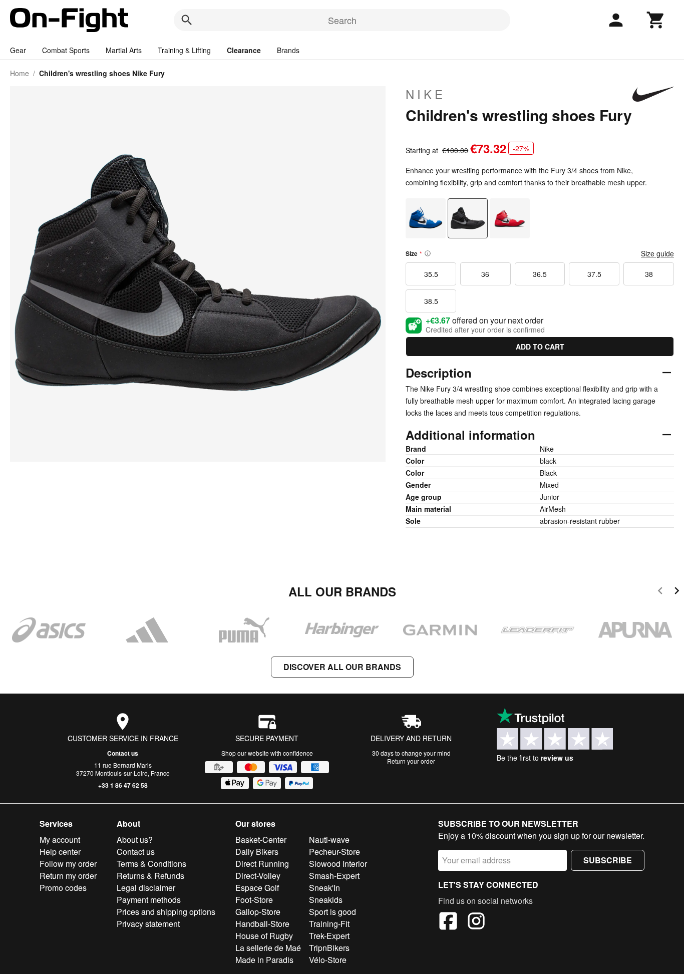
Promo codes (63, 887)
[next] (676, 592)
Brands (288, 50)
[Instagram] (476, 922)
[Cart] (656, 20)
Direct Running (262, 863)
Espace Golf (257, 887)
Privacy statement (148, 923)
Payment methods (149, 899)
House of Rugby (264, 935)
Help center (60, 851)
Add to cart (540, 347)
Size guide (657, 253)
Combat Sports (66, 50)
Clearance (244, 50)
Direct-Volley (257, 875)
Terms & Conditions (151, 863)
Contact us (122, 753)
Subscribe (607, 860)
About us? (135, 839)
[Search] (187, 20)
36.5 (540, 274)
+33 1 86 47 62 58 (123, 785)
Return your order (411, 761)
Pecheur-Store (334, 851)
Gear (18, 50)
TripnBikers (329, 947)
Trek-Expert (329, 935)
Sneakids (326, 899)
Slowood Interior (338, 863)
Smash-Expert (334, 875)
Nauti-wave (329, 839)
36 (485, 274)
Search (342, 20)
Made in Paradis (264, 959)
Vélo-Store (328, 959)
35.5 (431, 274)
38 (649, 274)
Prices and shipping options (166, 911)
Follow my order (68, 863)
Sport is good (332, 911)
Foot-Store (254, 899)
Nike (426, 94)
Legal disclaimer (146, 887)
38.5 (431, 301)
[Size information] (427, 253)
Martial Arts (124, 50)
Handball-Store (262, 923)
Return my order (68, 875)
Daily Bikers (256, 851)
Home (19, 73)
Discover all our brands (342, 667)
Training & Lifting (184, 50)
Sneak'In (324, 887)
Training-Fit (329, 923)
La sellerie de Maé (268, 947)
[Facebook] (448, 922)
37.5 (594, 274)
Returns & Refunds (150, 875)
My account (60, 839)
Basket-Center (260, 839)
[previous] (660, 592)
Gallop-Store (257, 911)
